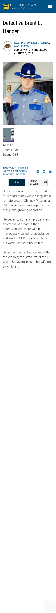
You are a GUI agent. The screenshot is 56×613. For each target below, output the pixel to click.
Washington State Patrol (31, 42)
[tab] (16, 182)
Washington (22, 46)
